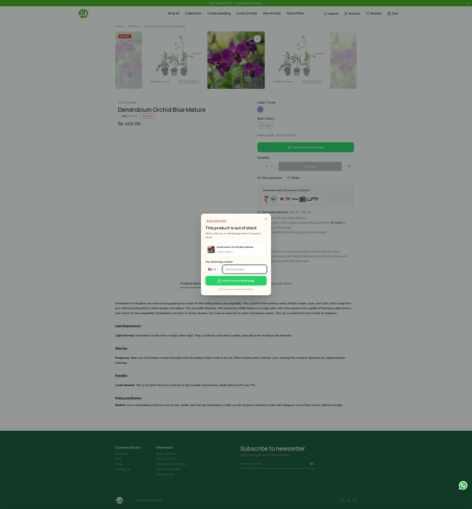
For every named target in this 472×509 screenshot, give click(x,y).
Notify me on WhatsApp (238, 281)
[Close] (266, 219)
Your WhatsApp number (219, 261)
